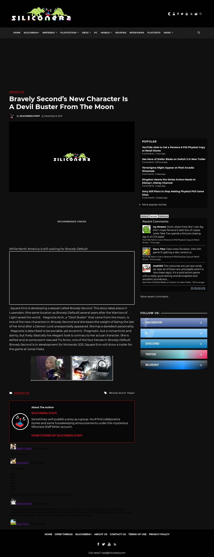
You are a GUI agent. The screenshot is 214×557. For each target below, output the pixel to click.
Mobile (105, 32)
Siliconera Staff (30, 116)
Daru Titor (159, 249)
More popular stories (154, 204)
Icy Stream (159, 226)
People (144, 216)
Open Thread (64, 534)
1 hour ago (155, 242)
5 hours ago (155, 259)
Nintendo (48, 32)
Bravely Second (118, 393)
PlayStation (68, 32)
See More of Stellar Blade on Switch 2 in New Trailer (173, 159)
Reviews (120, 32)
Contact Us (118, 534)
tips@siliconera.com (113, 552)
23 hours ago (199, 282)
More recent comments (154, 296)
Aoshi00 (158, 265)
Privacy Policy (159, 534)
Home (16, 32)
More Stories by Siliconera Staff (56, 435)
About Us (100, 534)
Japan (132, 393)
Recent (153, 216)
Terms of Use (137, 534)
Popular (163, 216)
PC (95, 32)
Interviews (137, 32)
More (167, 32)
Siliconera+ (31, 32)
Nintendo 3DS (16, 92)
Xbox (85, 32)
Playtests (153, 32)
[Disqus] (72, 484)
